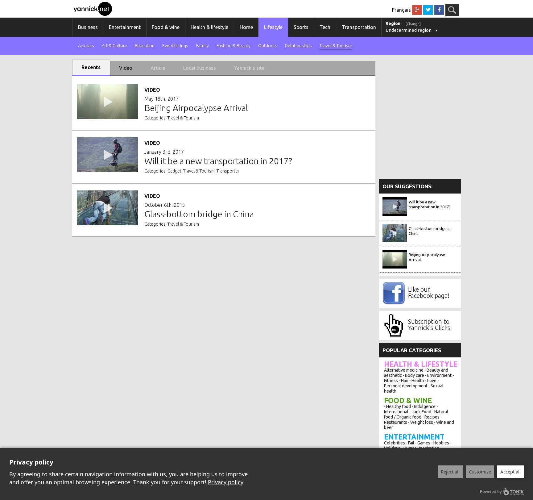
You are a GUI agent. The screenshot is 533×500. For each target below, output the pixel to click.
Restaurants (395, 422)
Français (401, 10)
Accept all (510, 472)
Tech (325, 27)
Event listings (175, 46)
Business (88, 27)
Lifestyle (273, 27)
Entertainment (125, 27)
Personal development (406, 385)
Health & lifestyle (209, 27)
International (396, 411)
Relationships (298, 46)
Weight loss (421, 422)
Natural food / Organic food (416, 414)
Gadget (174, 171)
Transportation (359, 27)
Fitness (391, 380)
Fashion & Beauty (233, 46)
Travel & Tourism (336, 46)
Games (423, 442)
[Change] (413, 24)
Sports (301, 27)
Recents (91, 67)
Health (417, 380)
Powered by (491, 491)
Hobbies (441, 442)
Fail (411, 442)
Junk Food (421, 411)
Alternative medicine (404, 370)
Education (145, 46)
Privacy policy (225, 482)
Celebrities (394, 442)
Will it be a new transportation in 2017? (430, 204)
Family (202, 46)
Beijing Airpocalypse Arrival (427, 257)
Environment (439, 375)
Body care (414, 375)
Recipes (432, 417)
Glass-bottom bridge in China (430, 230)
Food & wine (166, 27)
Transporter (228, 171)
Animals (86, 46)
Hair (404, 380)
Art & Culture (114, 46)
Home (246, 27)
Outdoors (267, 46)
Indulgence (425, 406)
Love (431, 380)
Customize (480, 472)
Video (125, 68)
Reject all (450, 472)
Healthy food (398, 406)
